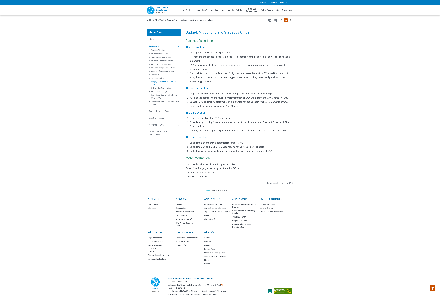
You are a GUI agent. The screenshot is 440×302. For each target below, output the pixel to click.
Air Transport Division (159, 54)
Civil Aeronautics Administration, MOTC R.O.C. (155, 284)
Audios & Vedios (182, 242)
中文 (288, 2)
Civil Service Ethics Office (161, 88)
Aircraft (207, 215)
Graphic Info (181, 245)
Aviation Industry (212, 198)
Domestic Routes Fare (157, 259)
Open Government (184, 232)
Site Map (263, 2)
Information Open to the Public (188, 238)
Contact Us (273, 2)
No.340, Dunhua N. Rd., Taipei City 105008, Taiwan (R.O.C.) (198, 285)
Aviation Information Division (162, 71)
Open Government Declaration (216, 256)
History (179, 204)
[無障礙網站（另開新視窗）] (283, 292)
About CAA (159, 20)
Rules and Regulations (271, 198)
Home (281, 2)
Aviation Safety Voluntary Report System (242, 225)
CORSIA (151, 251)
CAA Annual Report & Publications (184, 224)
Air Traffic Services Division (162, 61)
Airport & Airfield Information (215, 208)
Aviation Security (239, 217)
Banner (207, 264)
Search (292, 2)
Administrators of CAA (185, 212)
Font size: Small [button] (281, 20)
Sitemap (207, 242)
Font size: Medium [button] (286, 20)
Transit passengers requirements (155, 246)
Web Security (211, 278)
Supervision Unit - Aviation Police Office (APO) (164, 96)
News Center (154, 198)
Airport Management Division (162, 64)
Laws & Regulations (268, 204)
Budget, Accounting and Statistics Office (164, 83)
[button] (164, 39)
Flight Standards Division (161, 57)
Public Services (155, 232)
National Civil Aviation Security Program (244, 205)
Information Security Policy (215, 253)
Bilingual (207, 245)
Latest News (153, 204)
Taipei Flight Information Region (217, 212)
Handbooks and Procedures (271, 212)
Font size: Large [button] (290, 20)
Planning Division (158, 50)
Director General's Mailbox (158, 255)
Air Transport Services (213, 204)
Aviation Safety (239, 198)
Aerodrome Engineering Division (163, 68)
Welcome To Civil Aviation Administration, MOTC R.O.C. (161, 10)
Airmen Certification (212, 219)
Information (152, 208)
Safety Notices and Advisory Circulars (243, 212)
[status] (220, 190)
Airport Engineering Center (161, 92)
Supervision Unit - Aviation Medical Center (165, 103)
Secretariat (155, 75)
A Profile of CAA (182, 219)
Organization (172, 20)
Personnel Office (157, 78)
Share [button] (275, 20)
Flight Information (155, 238)
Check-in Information (156, 242)
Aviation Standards (267, 208)
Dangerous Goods (239, 221)
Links (206, 260)
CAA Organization (183, 215)
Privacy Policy (210, 249)
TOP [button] (432, 288)
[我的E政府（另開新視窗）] (270, 292)
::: (258, 2)
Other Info (209, 232)
